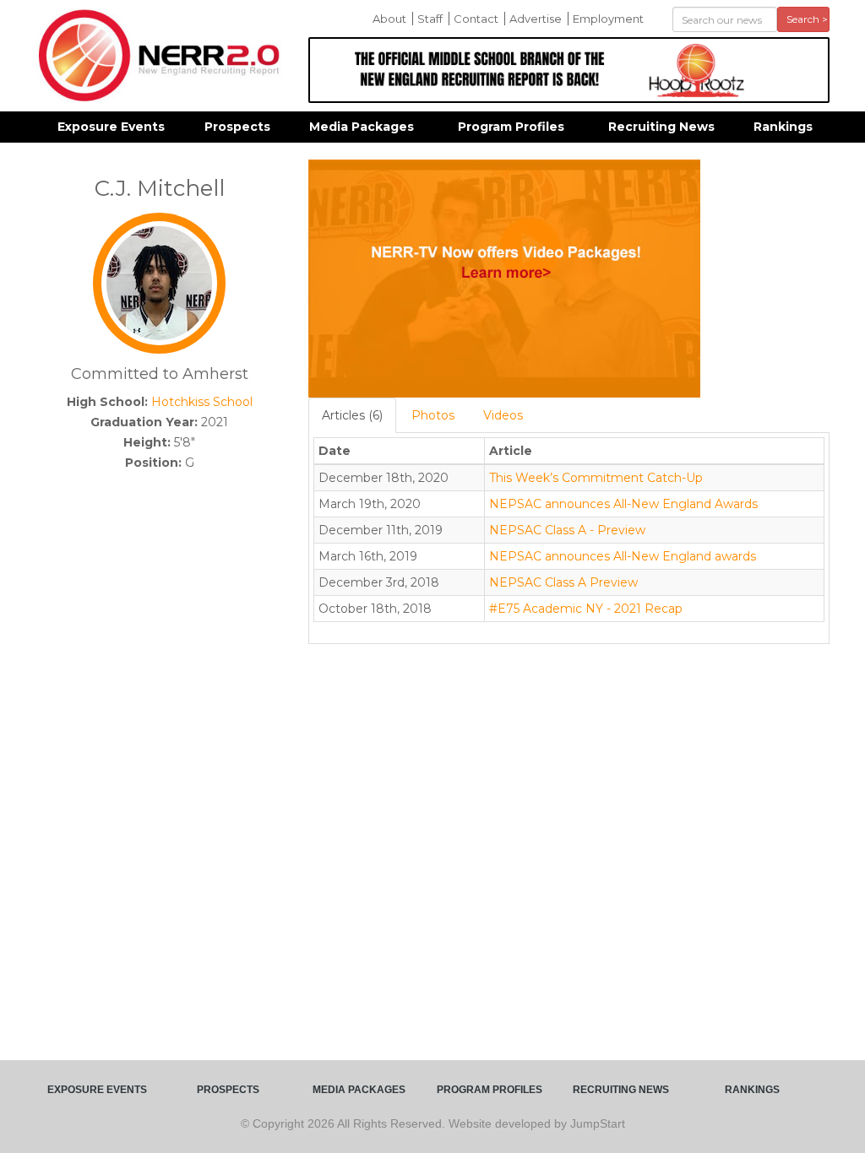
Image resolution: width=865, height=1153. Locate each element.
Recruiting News (661, 126)
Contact (476, 18)
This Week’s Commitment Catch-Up (596, 477)
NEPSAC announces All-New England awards (622, 556)
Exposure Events (111, 126)
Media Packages (361, 126)
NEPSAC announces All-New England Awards (623, 504)
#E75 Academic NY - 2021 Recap (586, 608)
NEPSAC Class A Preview (563, 582)
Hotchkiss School (202, 401)
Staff (430, 18)
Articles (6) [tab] (352, 415)
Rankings (783, 126)
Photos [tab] (432, 415)
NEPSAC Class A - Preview (567, 530)
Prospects (237, 126)
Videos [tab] (503, 415)
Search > (807, 19)
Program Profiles (511, 126)
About (389, 18)
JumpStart (597, 1123)
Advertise (535, 18)
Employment (608, 18)
